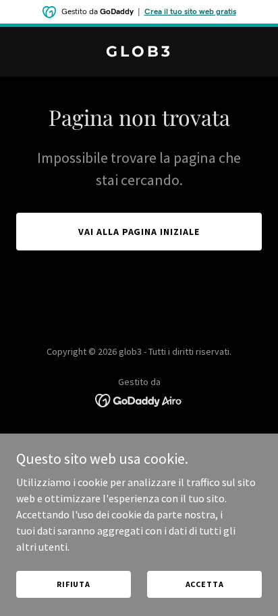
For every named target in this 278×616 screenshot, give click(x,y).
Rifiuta (73, 584)
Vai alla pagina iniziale (139, 232)
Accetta (205, 584)
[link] (139, 52)
